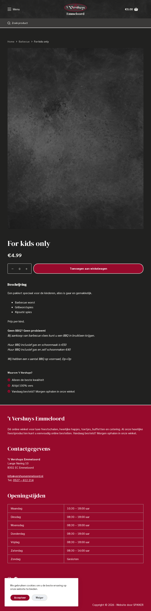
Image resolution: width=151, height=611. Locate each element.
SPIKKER (138, 604)
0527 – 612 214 (23, 480)
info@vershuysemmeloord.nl (25, 476)
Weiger (39, 597)
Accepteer (20, 597)
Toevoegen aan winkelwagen (88, 268)
